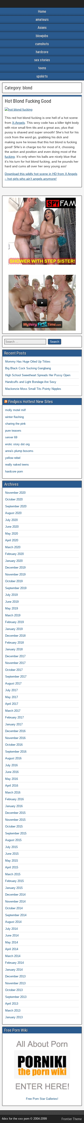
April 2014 (11, 949)
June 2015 (12, 853)
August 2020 (13, 513)
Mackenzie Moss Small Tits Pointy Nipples (33, 388)
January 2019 (14, 629)
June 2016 (12, 772)
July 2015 (11, 847)
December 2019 (15, 567)
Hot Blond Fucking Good (28, 101)
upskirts (42, 76)
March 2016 (12, 792)
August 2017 (13, 683)
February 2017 (14, 717)
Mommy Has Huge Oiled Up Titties (27, 361)
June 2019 (12, 601)
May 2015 (11, 860)
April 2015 (11, 867)
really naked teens (17, 464)
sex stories (42, 60)
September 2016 (15, 751)
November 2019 (15, 574)
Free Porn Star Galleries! (42, 1098)
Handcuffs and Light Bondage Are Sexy (30, 382)
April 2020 (11, 540)
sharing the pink (15, 423)
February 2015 (14, 881)
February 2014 (14, 962)
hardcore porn (14, 471)
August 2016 (13, 758)
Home (42, 11)
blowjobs (42, 36)
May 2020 (11, 533)
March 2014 (12, 956)
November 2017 (15, 663)
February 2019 (14, 622)
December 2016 (15, 731)
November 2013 (15, 983)
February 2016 (14, 799)
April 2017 (11, 703)
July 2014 (11, 928)
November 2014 (15, 901)
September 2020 (15, 506)
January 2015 (14, 888)
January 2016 (14, 806)
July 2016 (11, 765)
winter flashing (14, 417)
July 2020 (11, 520)
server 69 (11, 437)
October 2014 (14, 908)
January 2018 (14, 649)
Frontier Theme (72, 1119)
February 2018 (14, 642)
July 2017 (11, 690)
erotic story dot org (17, 444)
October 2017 (14, 670)
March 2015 (12, 874)
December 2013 (15, 976)
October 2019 (14, 581)
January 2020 (14, 561)
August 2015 (13, 840)
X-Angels (18, 122)
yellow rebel (12, 458)
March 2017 (12, 710)
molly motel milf (15, 410)
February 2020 (14, 554)
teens (42, 68)
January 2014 (14, 969)
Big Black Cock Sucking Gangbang (28, 368)
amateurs (42, 19)
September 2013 (15, 997)
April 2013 (11, 1003)
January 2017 (14, 724)
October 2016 (14, 744)
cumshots (42, 44)
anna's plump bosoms (19, 451)
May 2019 (11, 608)
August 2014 (13, 922)
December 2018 (15, 635)
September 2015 (15, 833)
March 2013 (12, 1010)
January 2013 (14, 1017)
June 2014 (12, 935)
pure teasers (13, 430)
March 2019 (12, 615)
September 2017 (15, 676)
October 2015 (14, 826)
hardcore (42, 52)
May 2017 (11, 697)
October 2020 (14, 499)
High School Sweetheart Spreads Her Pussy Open (37, 375)
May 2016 (11, 779)
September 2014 (15, 915)
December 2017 (15, 656)
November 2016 (15, 738)
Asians (42, 27)
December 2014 (15, 894)
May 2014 (11, 942)
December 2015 (15, 812)
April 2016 (11, 785)
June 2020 (12, 526)
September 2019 (15, 588)
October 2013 (14, 990)
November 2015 (15, 819)
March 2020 (12, 547)
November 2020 (15, 492)
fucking (10, 156)
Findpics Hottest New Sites (30, 401)
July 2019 (11, 594)
